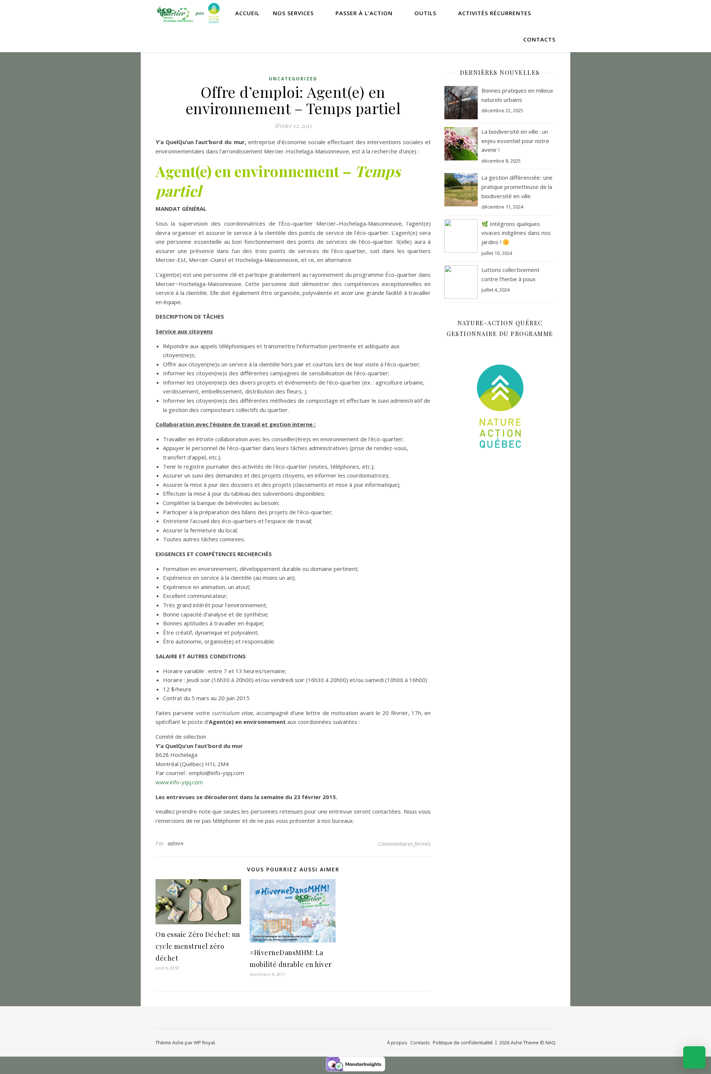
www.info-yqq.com (179, 782)
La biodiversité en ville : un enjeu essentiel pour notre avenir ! (515, 140)
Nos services (293, 13)
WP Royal (204, 1042)
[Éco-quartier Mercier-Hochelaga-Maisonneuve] (189, 13)
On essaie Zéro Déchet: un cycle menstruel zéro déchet (198, 946)
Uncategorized (293, 79)
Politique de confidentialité (463, 1042)
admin (176, 843)
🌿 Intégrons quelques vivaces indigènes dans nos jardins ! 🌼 (516, 233)
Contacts (539, 39)
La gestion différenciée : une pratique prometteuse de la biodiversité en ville (517, 186)
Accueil (247, 13)
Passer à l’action (364, 13)
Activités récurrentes (494, 13)
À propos (397, 1042)
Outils (425, 13)
